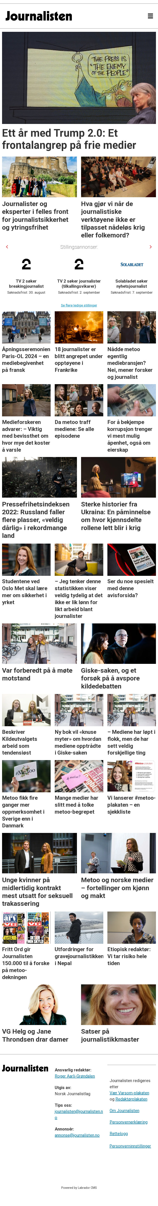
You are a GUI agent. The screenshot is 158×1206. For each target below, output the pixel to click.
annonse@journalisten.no (77, 1135)
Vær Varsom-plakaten (129, 1092)
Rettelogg (119, 1133)
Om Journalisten (124, 1110)
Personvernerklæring (129, 1122)
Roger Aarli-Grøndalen (75, 1076)
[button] (7, 247)
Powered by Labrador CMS (79, 1188)
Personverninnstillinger (130, 1146)
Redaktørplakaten (131, 1099)
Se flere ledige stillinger (79, 305)
